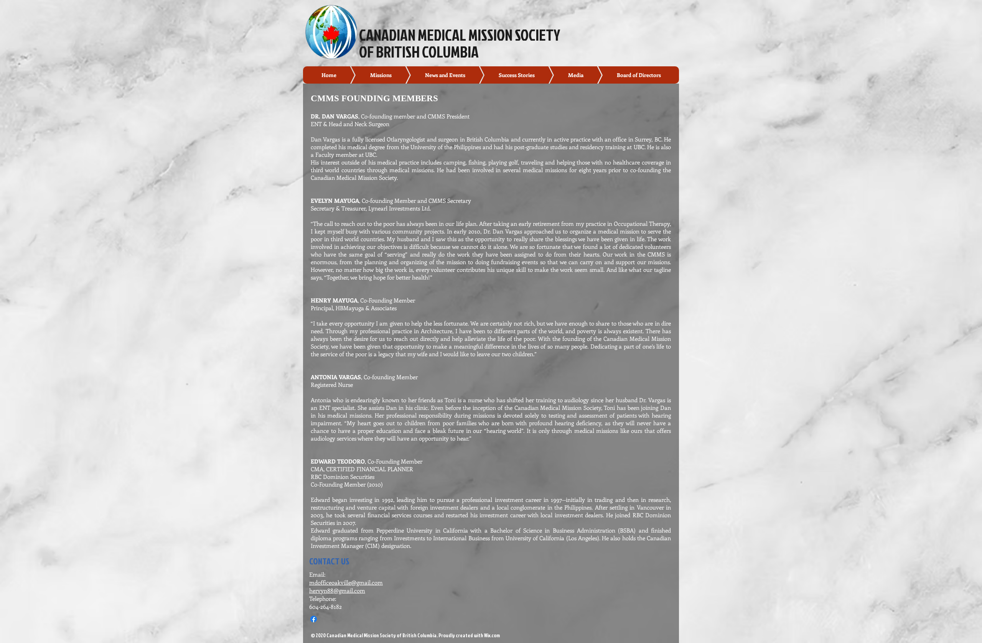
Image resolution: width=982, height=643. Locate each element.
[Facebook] (313, 619)
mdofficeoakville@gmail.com (346, 582)
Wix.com (492, 635)
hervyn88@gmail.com (337, 590)
